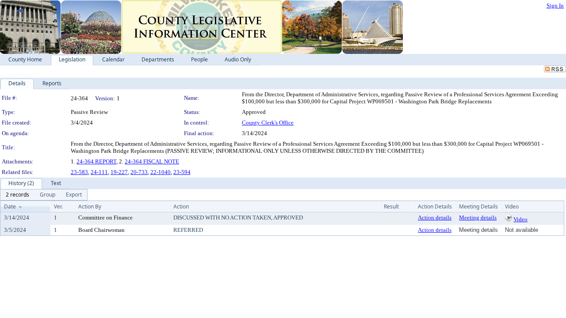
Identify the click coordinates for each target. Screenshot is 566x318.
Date (10, 206)
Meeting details (478, 217)
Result (391, 206)
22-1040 (160, 172)
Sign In (555, 5)
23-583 (79, 172)
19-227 (119, 172)
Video (520, 219)
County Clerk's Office (268, 122)
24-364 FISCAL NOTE (152, 161)
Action (181, 206)
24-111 (99, 172)
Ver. (58, 206)
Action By (89, 206)
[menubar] (44, 195)
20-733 (139, 172)
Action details (434, 217)
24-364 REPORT (96, 161)
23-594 (182, 172)
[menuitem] (17, 194)
